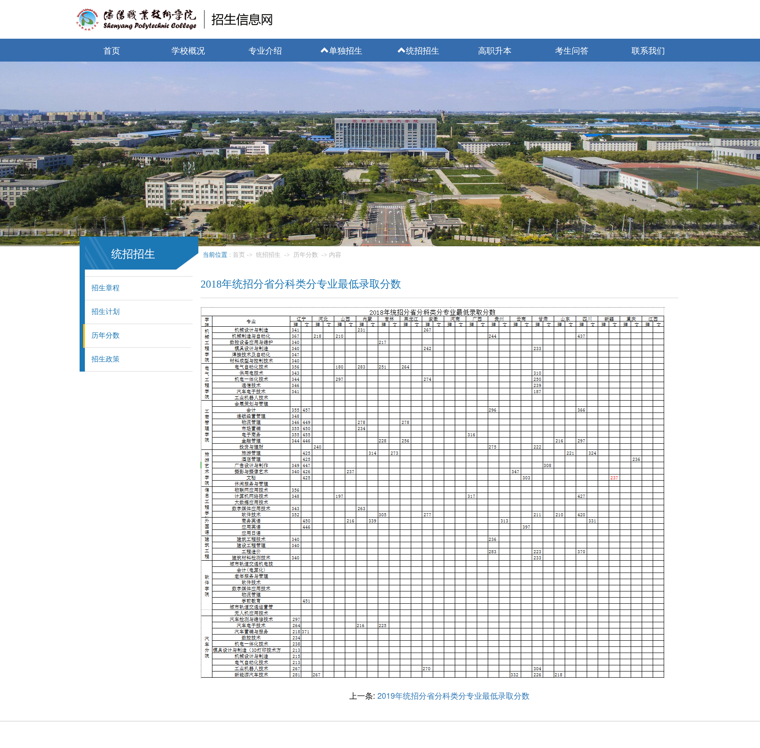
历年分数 (105, 335)
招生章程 (105, 288)
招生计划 (105, 311)
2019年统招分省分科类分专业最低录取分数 (453, 695)
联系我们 (648, 50)
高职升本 (495, 50)
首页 (111, 50)
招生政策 (105, 359)
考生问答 (571, 50)
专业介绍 (265, 50)
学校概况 (188, 50)
